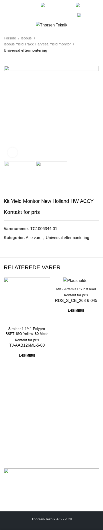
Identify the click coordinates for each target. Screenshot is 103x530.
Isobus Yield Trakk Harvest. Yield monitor (38, 44)
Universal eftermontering (25, 50)
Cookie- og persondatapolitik (29, 458)
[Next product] (96, 58)
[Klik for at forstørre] (13, 152)
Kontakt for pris (22, 212)
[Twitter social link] (14, 7)
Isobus (27, 38)
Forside (10, 38)
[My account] (98, 10)
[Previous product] (86, 58)
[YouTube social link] (14, 13)
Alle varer (34, 238)
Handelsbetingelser (21, 452)
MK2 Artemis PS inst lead (76, 289)
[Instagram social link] (19, 7)
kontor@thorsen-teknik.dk (39, 422)
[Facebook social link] (8, 7)
